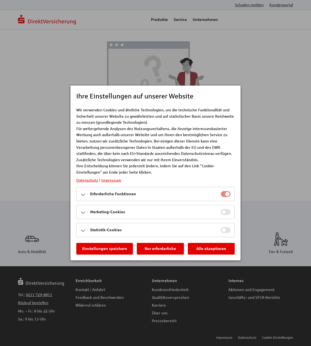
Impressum (111, 180)
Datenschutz (87, 180)
